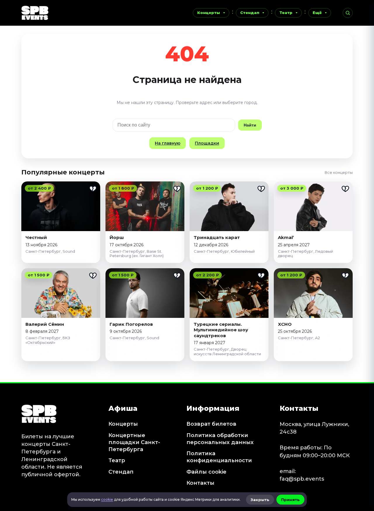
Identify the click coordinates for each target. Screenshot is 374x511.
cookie (107, 499)
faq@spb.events (302, 479)
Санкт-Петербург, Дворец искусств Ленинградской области (227, 351)
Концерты (208, 12)
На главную (167, 143)
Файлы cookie (206, 472)
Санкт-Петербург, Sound (50, 251)
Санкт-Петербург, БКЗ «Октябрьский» (47, 340)
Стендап (249, 12)
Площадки (207, 143)
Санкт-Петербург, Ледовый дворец (305, 253)
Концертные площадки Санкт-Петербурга (134, 442)
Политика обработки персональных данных (220, 439)
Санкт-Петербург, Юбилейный (224, 251)
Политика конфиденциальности (219, 457)
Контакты (200, 483)
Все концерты (339, 172)
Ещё (317, 12)
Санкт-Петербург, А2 (299, 337)
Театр (285, 12)
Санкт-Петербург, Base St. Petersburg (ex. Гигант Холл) (137, 253)
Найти (250, 125)
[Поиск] (348, 13)
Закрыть (260, 499)
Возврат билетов (211, 424)
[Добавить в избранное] (92, 188)
